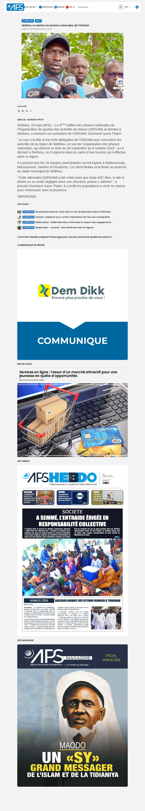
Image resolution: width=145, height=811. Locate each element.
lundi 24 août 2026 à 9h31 (33, 380)
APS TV (72, 7)
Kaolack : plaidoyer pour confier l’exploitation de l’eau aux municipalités (72, 217)
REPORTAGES (47, 7)
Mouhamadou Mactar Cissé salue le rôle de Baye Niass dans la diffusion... (73, 211)
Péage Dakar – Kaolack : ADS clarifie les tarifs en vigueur (64, 227)
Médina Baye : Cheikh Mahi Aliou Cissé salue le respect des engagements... (73, 222)
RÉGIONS (61, 7)
